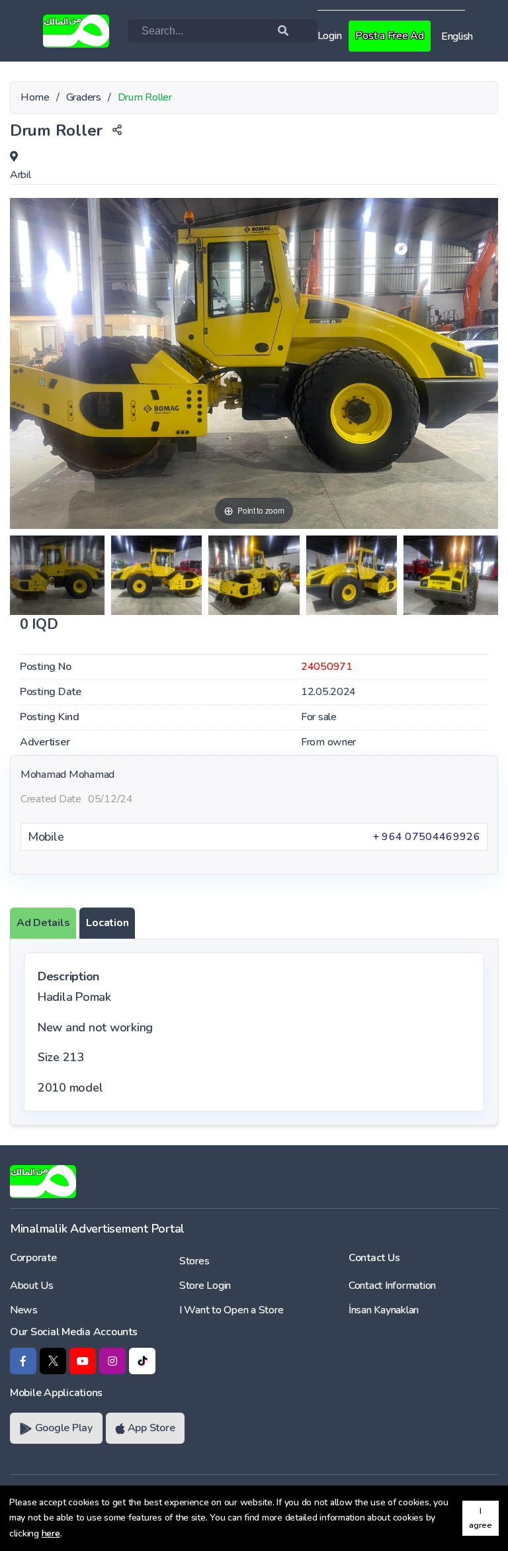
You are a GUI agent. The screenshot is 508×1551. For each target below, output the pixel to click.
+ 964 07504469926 (426, 836)
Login (330, 35)
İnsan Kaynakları (384, 1310)
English (457, 36)
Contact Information (392, 1285)
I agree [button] (480, 1517)
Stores (194, 1261)
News (24, 1310)
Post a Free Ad (389, 35)
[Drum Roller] (57, 575)
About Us (32, 1285)
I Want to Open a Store (231, 1310)
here (51, 1533)
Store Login (205, 1285)
